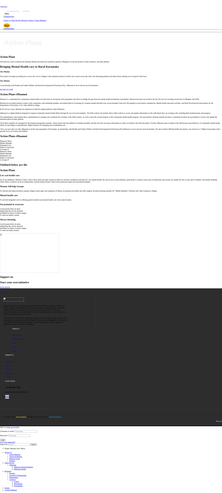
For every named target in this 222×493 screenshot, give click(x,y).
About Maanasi (14, 455)
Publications (13, 478)
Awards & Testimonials (17, 475)
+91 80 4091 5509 (21, 8)
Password (4, 436)
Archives (12, 480)
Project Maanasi (21, 417)
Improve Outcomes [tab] (7, 147)
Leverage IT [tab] (4, 149)
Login (3, 440)
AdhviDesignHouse (55, 417)
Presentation (18, 486)
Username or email (7, 431)
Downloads (18, 484)
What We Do (9, 463)
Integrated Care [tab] (5, 145)
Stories (7, 488)
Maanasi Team (14, 459)
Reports (12, 473)
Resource (8, 471)
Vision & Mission (15, 457)
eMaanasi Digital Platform (23, 467)
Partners (12, 461)
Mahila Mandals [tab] (6, 143)
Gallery (16, 482)
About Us (8, 452)
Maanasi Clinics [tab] (6, 141)
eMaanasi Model (20, 469)
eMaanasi (12, 465)
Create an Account (12, 427)
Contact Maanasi (11, 490)
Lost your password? (7, 442)
